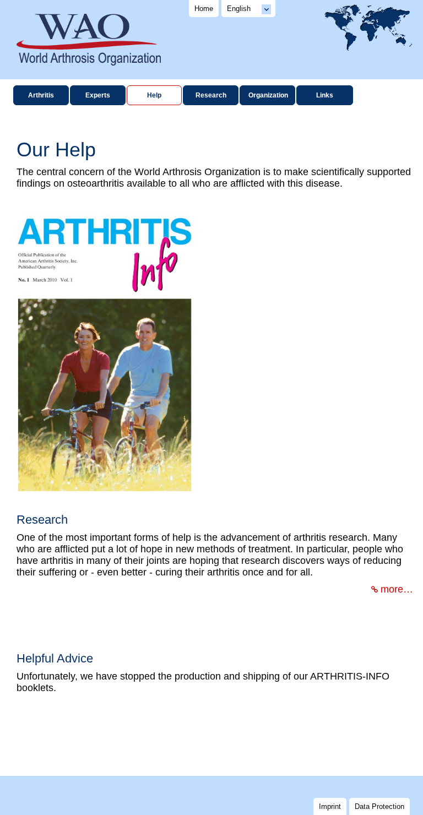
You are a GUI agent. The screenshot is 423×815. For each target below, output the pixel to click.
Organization (268, 95)
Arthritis (41, 95)
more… (397, 589)
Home (203, 8)
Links (324, 95)
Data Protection (379, 806)
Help (154, 95)
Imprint (330, 806)
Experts (97, 95)
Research (211, 95)
